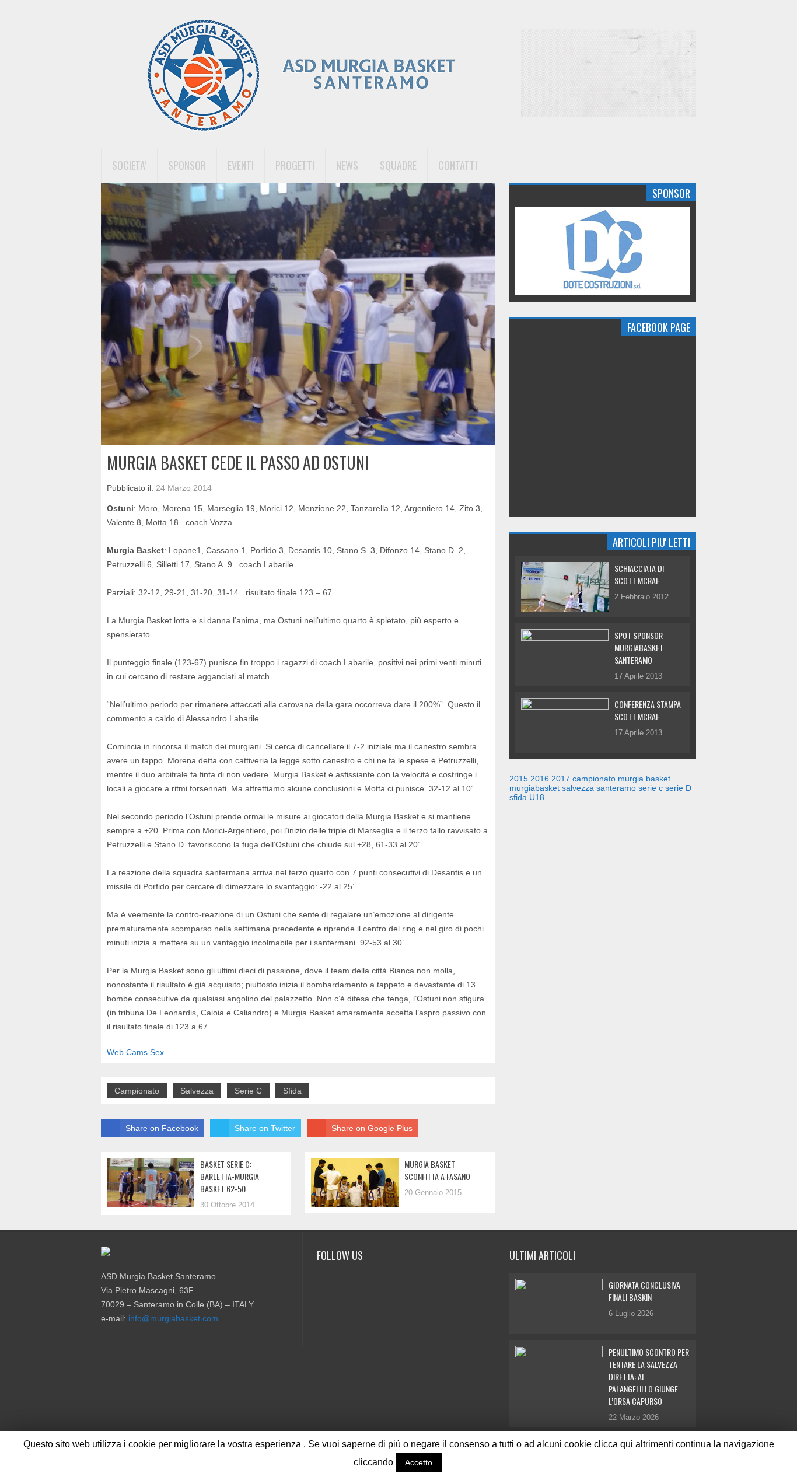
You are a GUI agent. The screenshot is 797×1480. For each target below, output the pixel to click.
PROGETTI (294, 165)
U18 (536, 797)
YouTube (357, 1282)
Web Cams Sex (135, 1052)
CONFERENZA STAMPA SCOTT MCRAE (647, 710)
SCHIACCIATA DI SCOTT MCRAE (639, 574)
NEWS (347, 165)
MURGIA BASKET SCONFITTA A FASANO (437, 1170)
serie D (678, 788)
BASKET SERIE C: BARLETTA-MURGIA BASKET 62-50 (229, 1176)
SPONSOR (187, 165)
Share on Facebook (161, 1128)
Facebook (326, 1282)
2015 (518, 778)
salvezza (197, 1090)
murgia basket (644, 778)
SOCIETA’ (129, 165)
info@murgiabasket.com (173, 1318)
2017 (560, 778)
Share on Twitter (265, 1128)
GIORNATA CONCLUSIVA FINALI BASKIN (644, 1291)
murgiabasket (534, 788)
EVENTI (241, 165)
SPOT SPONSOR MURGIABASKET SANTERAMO (638, 647)
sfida (292, 1090)
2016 (539, 778)
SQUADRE (398, 165)
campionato (136, 1090)
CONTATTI (457, 165)
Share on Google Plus (372, 1128)
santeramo (616, 788)
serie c (248, 1090)
